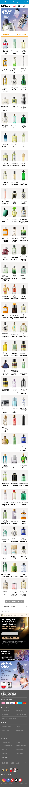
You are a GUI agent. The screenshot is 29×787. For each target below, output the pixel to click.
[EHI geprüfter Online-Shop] (7, 770)
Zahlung (6, 714)
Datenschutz (21, 746)
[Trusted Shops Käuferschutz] (3, 770)
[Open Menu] (6, 6)
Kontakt (6, 730)
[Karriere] (14, 655)
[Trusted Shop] (19, 6)
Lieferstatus (7, 726)
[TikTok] (16, 780)
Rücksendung (21, 714)
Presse (5, 753)
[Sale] (14, 6)
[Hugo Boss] (5, 763)
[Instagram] (4, 780)
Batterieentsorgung (10, 734)
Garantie (20, 711)
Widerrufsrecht (8, 746)
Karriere (20, 753)
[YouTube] (20, 780)
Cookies (5, 749)
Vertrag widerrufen (9, 718)
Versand (6, 711)
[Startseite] (2, 611)
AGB (18, 742)
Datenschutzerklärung (12, 642)
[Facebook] (8, 780)
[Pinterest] (12, 780)
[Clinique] (15, 763)
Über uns (20, 749)
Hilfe (18, 726)
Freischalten (9, 638)
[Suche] (23, 6)
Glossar (20, 730)
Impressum (6, 742)
